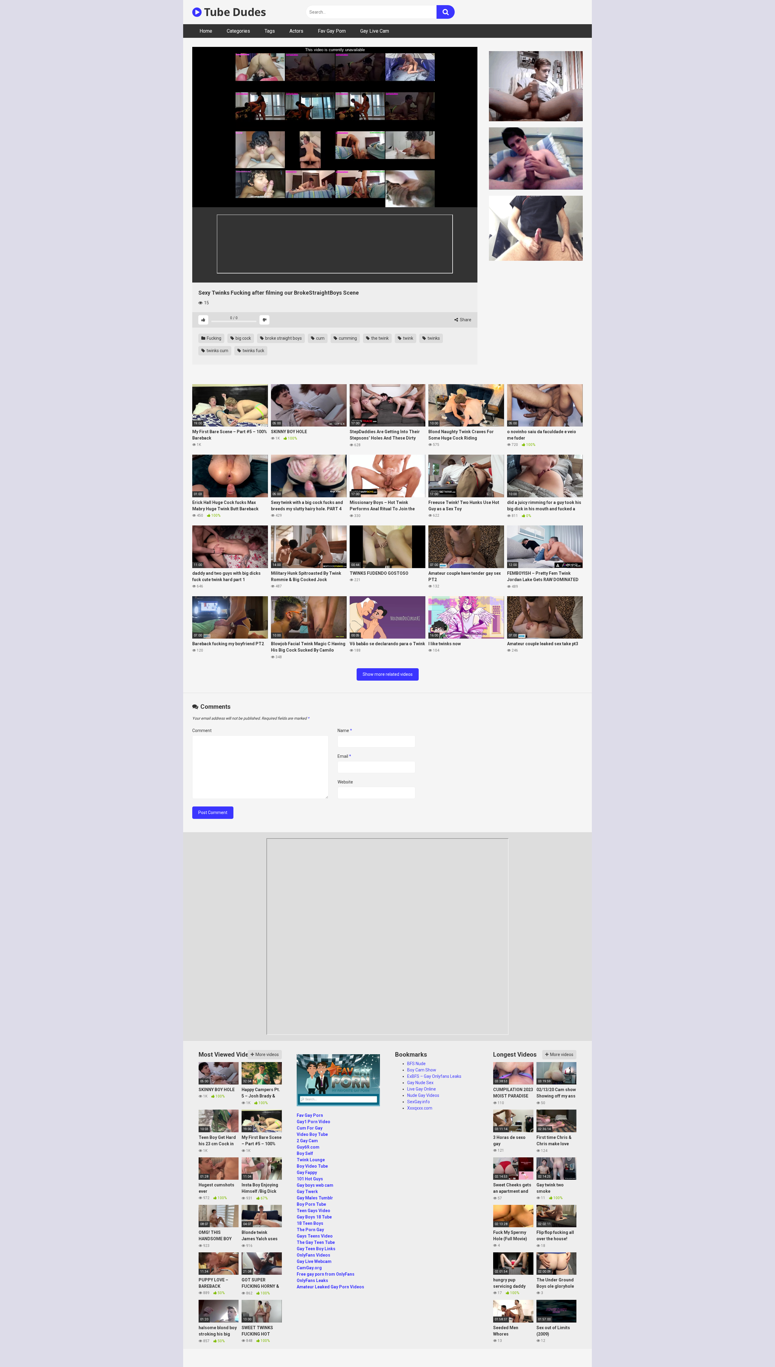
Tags (270, 31)
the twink (379, 338)
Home (206, 31)
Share (465, 319)
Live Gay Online (421, 1089)
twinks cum (217, 350)
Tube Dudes (234, 12)
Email (344, 756)
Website (345, 782)
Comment (202, 730)
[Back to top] (755, 1348)
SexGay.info (418, 1101)
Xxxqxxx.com (419, 1108)
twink (407, 338)
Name (345, 730)
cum (320, 338)
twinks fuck (253, 350)
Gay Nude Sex (420, 1082)
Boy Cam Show (421, 1070)
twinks (433, 338)
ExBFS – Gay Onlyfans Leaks (434, 1076)
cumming (347, 338)
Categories (238, 31)
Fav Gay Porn (332, 31)
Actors (296, 31)
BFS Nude (416, 1063)
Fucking (213, 338)
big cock (243, 338)
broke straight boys (283, 338)
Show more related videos (388, 674)
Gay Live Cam (374, 31)
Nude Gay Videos (423, 1095)
